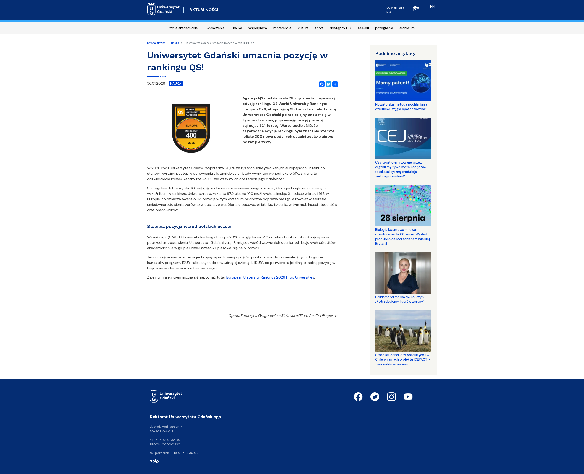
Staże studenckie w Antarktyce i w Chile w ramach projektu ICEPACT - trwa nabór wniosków (402, 360)
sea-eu (363, 28)
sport (319, 28)
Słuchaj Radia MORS (395, 10)
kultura (303, 28)
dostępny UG (340, 28)
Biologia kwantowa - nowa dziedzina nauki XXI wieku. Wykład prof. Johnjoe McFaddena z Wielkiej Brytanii (402, 236)
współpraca (257, 28)
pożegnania (384, 28)
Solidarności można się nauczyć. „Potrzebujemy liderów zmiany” (400, 299)
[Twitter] (327, 83)
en (432, 6)
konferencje (282, 28)
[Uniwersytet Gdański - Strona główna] (163, 10)
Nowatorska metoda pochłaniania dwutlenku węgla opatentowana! (401, 106)
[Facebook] (321, 83)
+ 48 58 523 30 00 (184, 453)
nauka (237, 28)
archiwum (407, 28)
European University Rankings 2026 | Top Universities (270, 277)
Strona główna (156, 43)
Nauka (175, 43)
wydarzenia (215, 28)
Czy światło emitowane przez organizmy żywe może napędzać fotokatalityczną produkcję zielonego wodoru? (400, 169)
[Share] (334, 83)
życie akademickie (183, 28)
